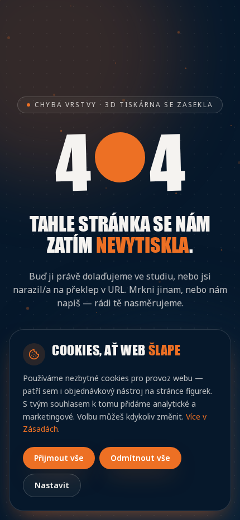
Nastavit (52, 485)
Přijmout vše (59, 457)
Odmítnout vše (140, 457)
